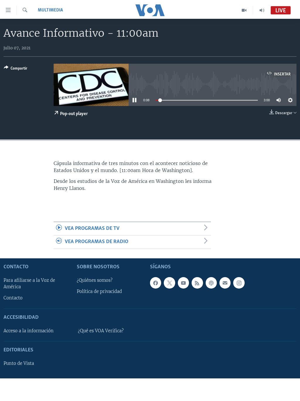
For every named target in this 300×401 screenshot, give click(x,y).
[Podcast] (211, 282)
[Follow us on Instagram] (238, 282)
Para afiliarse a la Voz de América (29, 283)
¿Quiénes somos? (94, 280)
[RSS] (197, 282)
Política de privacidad (99, 291)
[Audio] (262, 10)
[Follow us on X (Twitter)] (169, 282)
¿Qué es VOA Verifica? (101, 330)
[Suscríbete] (225, 282)
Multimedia (50, 10)
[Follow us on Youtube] (183, 282)
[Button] (15, 69)
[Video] (244, 10)
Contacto (13, 298)
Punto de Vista (19, 363)
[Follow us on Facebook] (155, 282)
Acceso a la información (29, 330)
